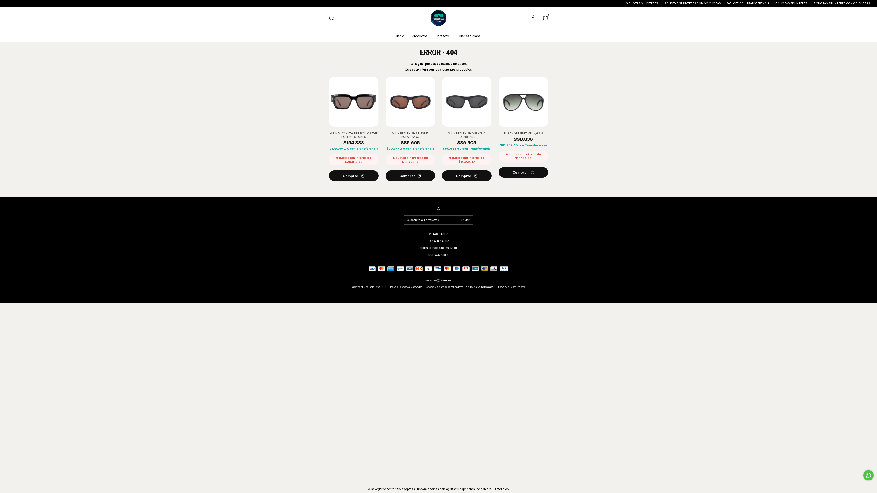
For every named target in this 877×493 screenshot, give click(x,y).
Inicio (400, 36)
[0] (543, 19)
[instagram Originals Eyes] (438, 208)
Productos (420, 36)
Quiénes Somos (469, 36)
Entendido (502, 489)
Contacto (442, 36)
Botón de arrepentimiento (511, 287)
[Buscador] (333, 19)
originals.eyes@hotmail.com (439, 247)
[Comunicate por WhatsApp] (868, 475)
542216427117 (438, 233)
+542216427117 (438, 240)
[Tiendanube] (438, 281)
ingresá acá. (487, 287)
